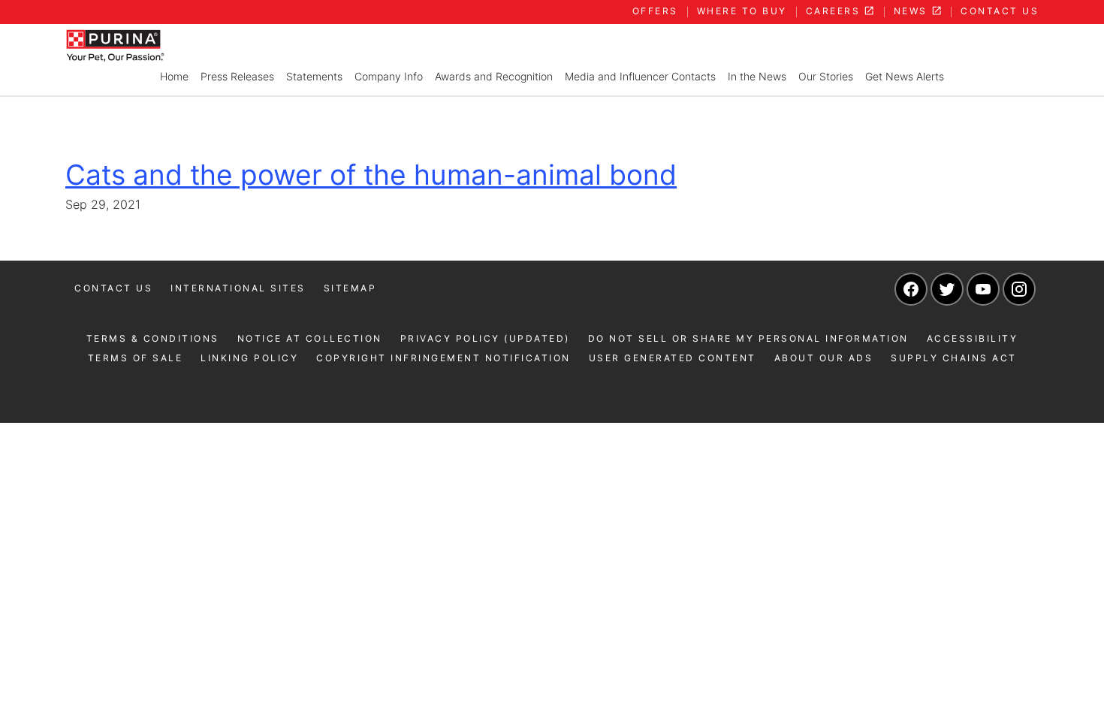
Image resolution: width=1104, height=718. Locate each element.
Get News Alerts (904, 76)
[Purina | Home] (114, 44)
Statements (314, 76)
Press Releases (237, 76)
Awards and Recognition (494, 76)
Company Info (388, 76)
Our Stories (825, 76)
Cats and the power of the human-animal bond (371, 175)
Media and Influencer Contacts (640, 76)
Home (174, 76)
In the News (757, 76)
